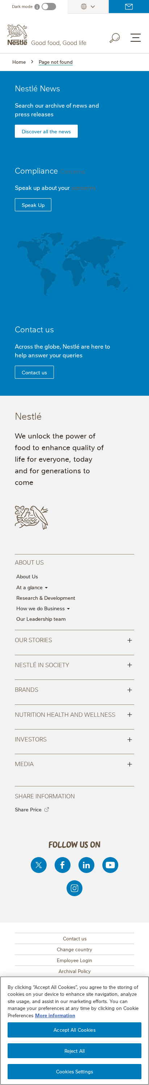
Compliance (50, 170)
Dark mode (22, 6)
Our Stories (73, 639)
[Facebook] (63, 865)
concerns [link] (83, 187)
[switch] (49, 6)
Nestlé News (37, 88)
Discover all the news (46, 131)
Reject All (74, 1050)
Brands (73, 688)
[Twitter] (39, 865)
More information (55, 1015)
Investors (73, 738)
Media (73, 763)
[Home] (48, 35)
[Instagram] (74, 888)
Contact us (129, 6)
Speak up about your (55, 187)
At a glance (30, 587)
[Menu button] (135, 37)
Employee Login (74, 960)
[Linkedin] (86, 865)
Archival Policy (75, 971)
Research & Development (45, 597)
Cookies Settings (74, 1071)
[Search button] (120, 36)
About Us (27, 576)
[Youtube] (110, 865)
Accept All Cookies (74, 1029)
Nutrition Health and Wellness (73, 713)
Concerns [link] (72, 171)
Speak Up (33, 204)
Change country (74, 949)
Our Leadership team (41, 618)
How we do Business (41, 608)
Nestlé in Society (73, 664)
